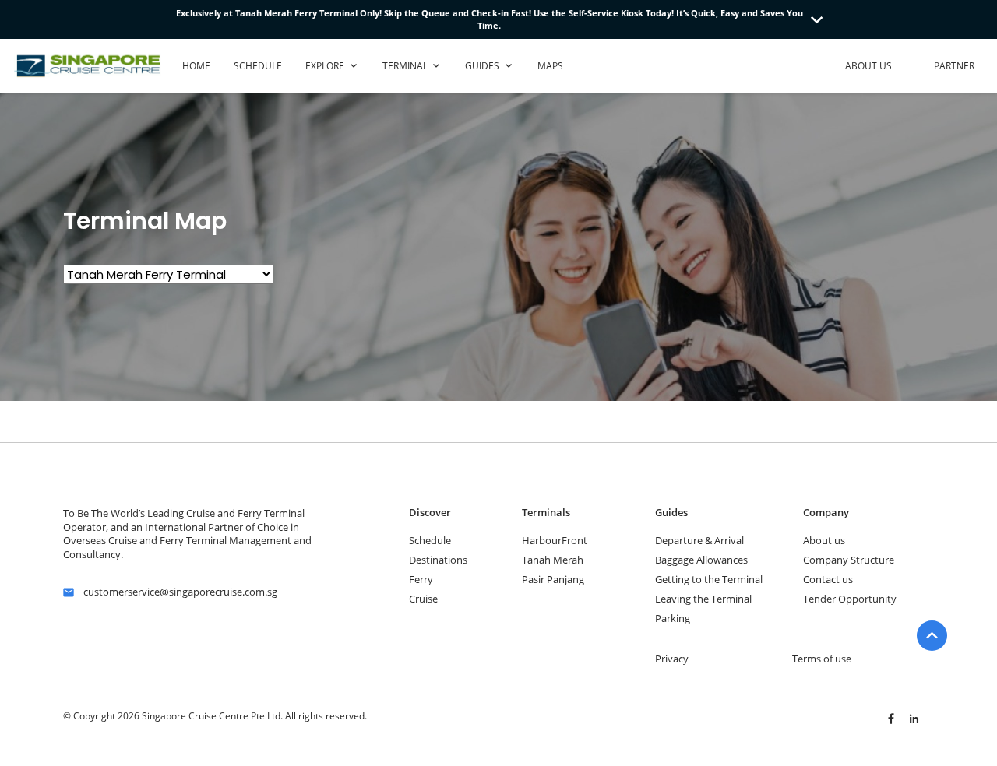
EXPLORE (324, 65)
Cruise (423, 599)
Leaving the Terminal (703, 599)
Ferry (421, 579)
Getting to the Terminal (709, 579)
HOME (196, 65)
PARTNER (954, 65)
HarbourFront (554, 540)
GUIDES (482, 65)
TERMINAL (405, 65)
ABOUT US (868, 65)
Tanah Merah (552, 560)
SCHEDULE (258, 65)
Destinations (438, 560)
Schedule (430, 540)
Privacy (672, 659)
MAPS (550, 65)
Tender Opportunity (850, 599)
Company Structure (848, 560)
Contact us (828, 579)
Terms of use (821, 659)
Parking (672, 618)
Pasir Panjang (553, 579)
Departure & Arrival (699, 540)
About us (824, 540)
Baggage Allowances (701, 560)
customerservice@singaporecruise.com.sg (180, 592)
